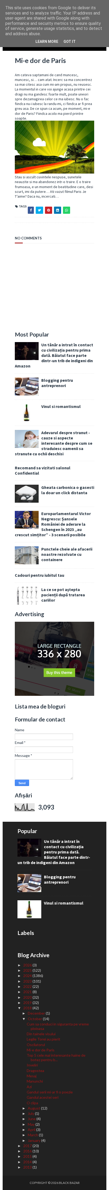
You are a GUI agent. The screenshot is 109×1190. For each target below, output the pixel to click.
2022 (28, 986)
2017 (28, 1145)
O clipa (32, 1103)
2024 (28, 975)
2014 (28, 1162)
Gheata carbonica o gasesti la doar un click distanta (67, 490)
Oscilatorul (36, 1044)
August (34, 1108)
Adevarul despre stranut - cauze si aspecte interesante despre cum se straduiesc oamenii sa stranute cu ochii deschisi (53, 443)
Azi (29, 1086)
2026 (28, 965)
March (33, 1135)
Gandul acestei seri (42, 1097)
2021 (28, 991)
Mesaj (32, 1076)
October (35, 1018)
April (32, 1129)
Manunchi (35, 1081)
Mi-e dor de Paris (40, 1050)
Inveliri (32, 1065)
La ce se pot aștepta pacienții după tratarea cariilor (63, 595)
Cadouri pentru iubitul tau (39, 575)
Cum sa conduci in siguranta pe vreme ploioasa (58, 1026)
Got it (69, 41)
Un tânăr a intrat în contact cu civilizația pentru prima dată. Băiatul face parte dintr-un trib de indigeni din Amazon (54, 355)
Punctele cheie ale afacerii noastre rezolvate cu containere (66, 554)
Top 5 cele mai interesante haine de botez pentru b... (56, 1057)
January (34, 1140)
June (32, 1118)
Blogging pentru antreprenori (57, 383)
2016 (28, 1151)
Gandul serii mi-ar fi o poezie (50, 1092)
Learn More (46, 41)
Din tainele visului (41, 1034)
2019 (28, 1002)
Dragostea (35, 1070)
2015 (28, 1156)
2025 (28, 970)
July (31, 1113)
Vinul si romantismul (61, 406)
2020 (28, 997)
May (31, 1124)
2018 (28, 1008)
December (37, 1013)
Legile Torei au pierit (43, 1039)
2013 (28, 1167)
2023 (28, 981)
